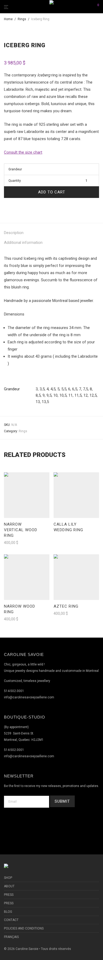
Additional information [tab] (23, 242)
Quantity (14, 181)
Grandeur (15, 169)
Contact (11, 920)
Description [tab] (14, 232)
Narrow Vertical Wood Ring (20, 530)
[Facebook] (45, 823)
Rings (22, 19)
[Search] (89, 7)
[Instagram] (57, 823)
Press (8, 895)
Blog (8, 912)
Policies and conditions (24, 928)
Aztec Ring (66, 606)
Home (8, 19)
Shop (8, 878)
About (9, 886)
